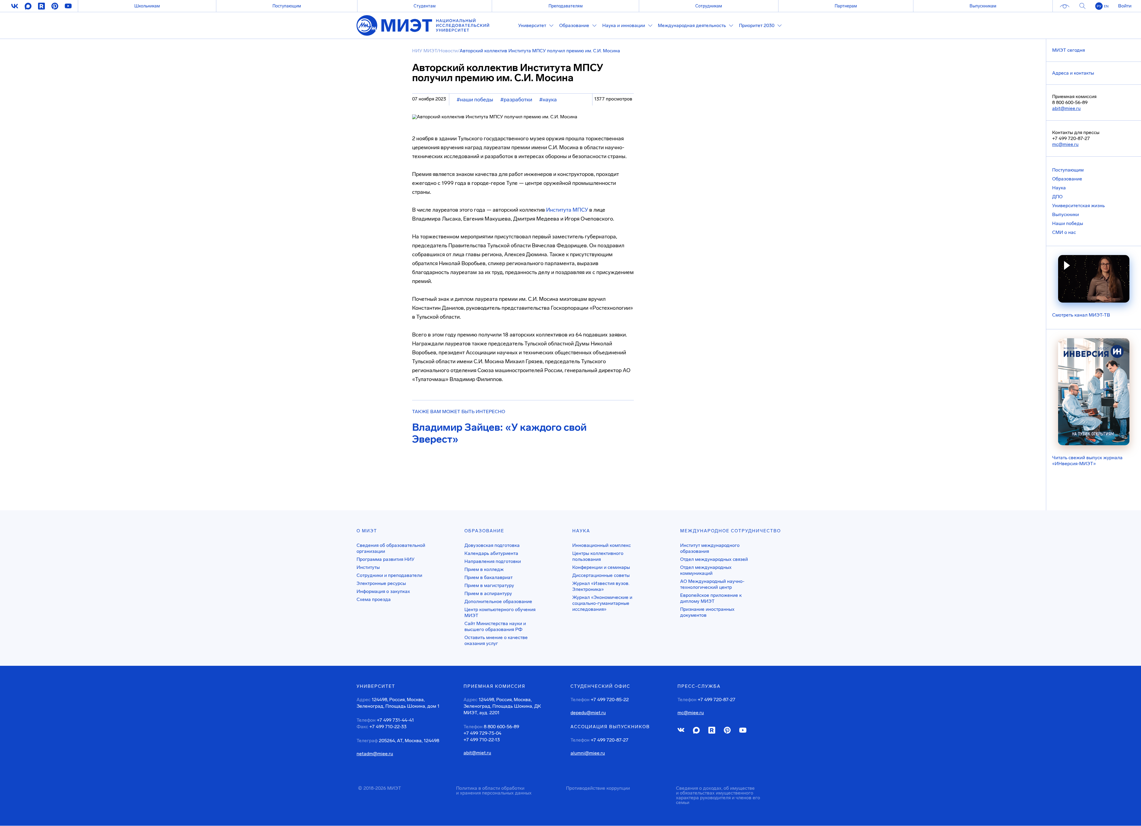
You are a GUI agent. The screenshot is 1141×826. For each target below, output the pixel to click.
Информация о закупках (383, 591)
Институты (368, 567)
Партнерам (846, 6)
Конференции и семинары (601, 567)
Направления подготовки (492, 561)
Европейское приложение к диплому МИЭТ (711, 598)
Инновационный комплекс (601, 545)
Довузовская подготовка (492, 545)
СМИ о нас (1064, 232)
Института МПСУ (567, 210)
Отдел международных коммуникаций (706, 570)
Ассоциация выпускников (610, 726)
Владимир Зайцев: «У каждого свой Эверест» (499, 433)
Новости (448, 51)
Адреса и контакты (1073, 73)
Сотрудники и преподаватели (389, 575)
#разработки (516, 99)
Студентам (425, 6)
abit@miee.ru (1066, 108)
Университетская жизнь (1078, 205)
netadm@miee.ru (375, 753)
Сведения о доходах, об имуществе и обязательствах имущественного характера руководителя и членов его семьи (718, 795)
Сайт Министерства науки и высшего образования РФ (495, 626)
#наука (548, 99)
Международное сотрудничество (730, 531)
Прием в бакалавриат (488, 577)
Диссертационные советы (601, 575)
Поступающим (286, 6)
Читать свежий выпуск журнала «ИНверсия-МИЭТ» (1087, 460)
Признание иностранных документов (707, 612)
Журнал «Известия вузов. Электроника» (600, 586)
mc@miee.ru (1065, 144)
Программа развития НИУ (386, 559)
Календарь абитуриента (491, 553)
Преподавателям (566, 6)
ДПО (1057, 196)
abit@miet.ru (477, 753)
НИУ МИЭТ (424, 51)
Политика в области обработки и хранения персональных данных (494, 790)
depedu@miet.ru (588, 712)
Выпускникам (983, 6)
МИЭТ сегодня (1068, 50)
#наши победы (475, 99)
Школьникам (147, 6)
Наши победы (1067, 223)
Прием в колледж (484, 569)
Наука (1059, 188)
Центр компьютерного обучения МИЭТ (499, 612)
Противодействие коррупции (598, 788)
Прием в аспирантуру (488, 593)
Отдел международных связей (714, 559)
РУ (1099, 6)
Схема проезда (374, 599)
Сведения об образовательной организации (391, 548)
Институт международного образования (710, 548)
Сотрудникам (708, 6)
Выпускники (1065, 214)
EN (1106, 6)
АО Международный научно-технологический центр (712, 584)
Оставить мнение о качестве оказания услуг (496, 640)
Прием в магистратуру (489, 585)
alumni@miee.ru (587, 753)
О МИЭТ (367, 531)
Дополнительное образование (498, 601)
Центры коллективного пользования (597, 556)
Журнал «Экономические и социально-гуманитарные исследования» (602, 603)
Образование (1067, 179)
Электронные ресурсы (381, 583)
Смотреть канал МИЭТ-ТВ (1081, 315)
